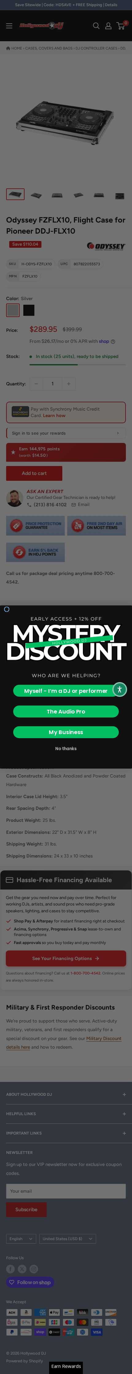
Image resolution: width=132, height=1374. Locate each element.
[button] (119, 689)
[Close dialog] (7, 609)
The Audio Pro (66, 711)
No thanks (66, 748)
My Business (66, 732)
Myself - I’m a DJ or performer (66, 691)
